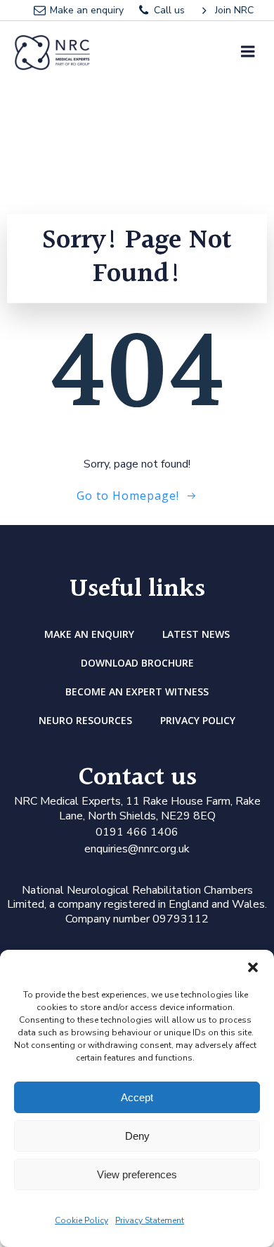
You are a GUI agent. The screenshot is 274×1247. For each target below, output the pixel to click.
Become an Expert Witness (137, 691)
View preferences (137, 1174)
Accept (137, 1097)
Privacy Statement (149, 1220)
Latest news (196, 634)
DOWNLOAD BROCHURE (137, 662)
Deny (137, 1136)
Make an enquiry (89, 634)
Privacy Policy (197, 720)
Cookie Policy (81, 1220)
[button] (253, 967)
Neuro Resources (85, 720)
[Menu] (248, 52)
